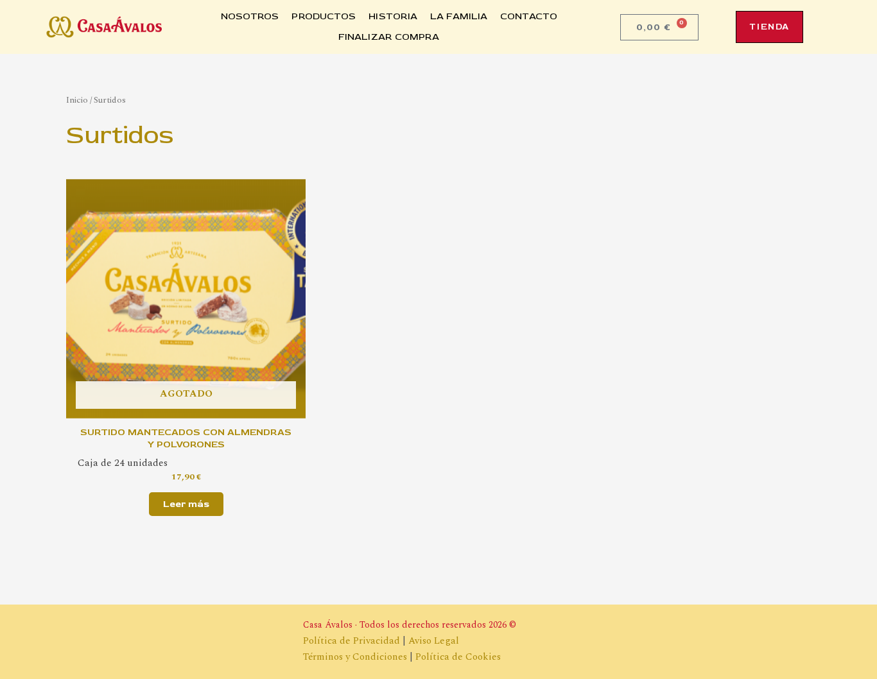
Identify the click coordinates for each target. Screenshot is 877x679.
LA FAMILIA (458, 16)
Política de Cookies (458, 656)
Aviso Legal (433, 640)
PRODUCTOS (323, 16)
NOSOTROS (250, 16)
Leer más (186, 504)
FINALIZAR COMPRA (389, 37)
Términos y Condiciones (355, 656)
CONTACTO (528, 16)
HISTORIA (393, 16)
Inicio (77, 100)
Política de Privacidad (351, 640)
